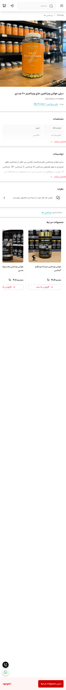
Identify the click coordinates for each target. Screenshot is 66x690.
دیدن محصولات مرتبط (51, 683)
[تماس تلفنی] (5, 665)
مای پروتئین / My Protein (46, 104)
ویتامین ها (48, 15)
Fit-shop (60, 15)
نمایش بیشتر (60, 141)
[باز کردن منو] (61, 5)
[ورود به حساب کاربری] (12, 5)
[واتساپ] (5, 672)
